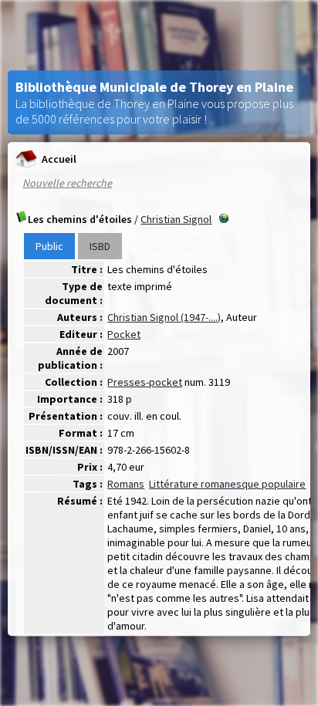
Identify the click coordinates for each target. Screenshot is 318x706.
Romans (125, 484)
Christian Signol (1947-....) (164, 317)
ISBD (100, 246)
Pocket (123, 334)
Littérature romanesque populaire (227, 484)
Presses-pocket (144, 382)
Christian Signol (175, 219)
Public (49, 246)
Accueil (59, 159)
